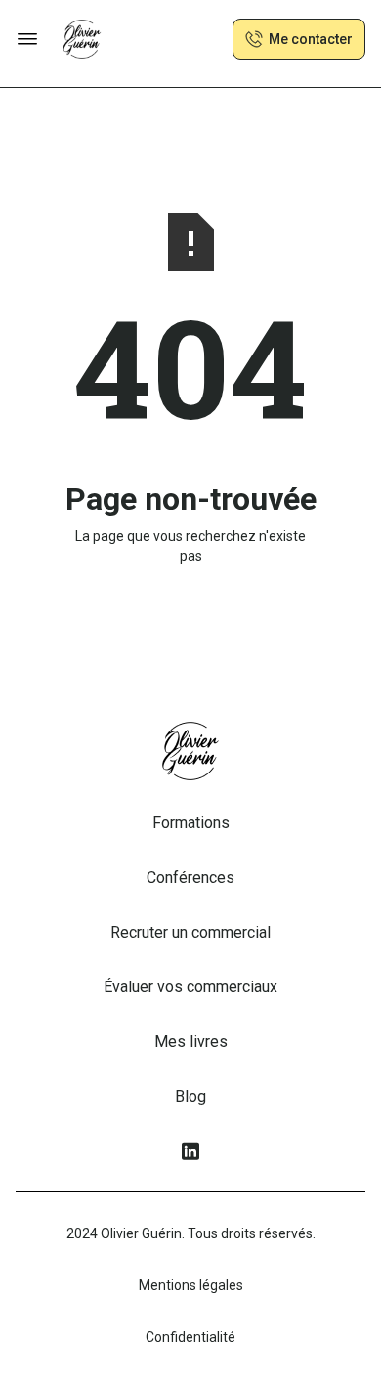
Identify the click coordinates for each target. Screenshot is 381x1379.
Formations (191, 823)
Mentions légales (191, 1285)
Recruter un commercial (190, 932)
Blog (190, 1096)
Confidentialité (190, 1337)
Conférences (190, 877)
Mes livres (191, 1041)
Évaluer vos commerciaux (190, 987)
